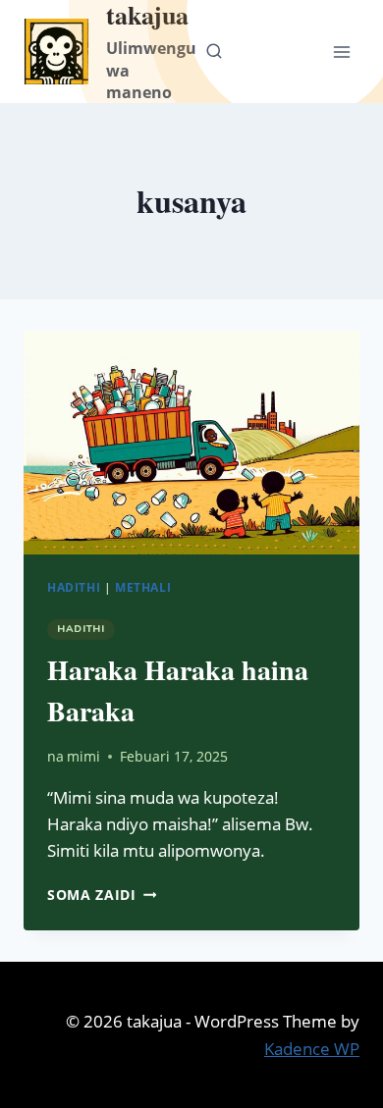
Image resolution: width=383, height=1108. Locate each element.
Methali (143, 587)
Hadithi (81, 629)
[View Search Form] (214, 52)
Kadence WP (311, 1048)
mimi (83, 756)
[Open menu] (341, 51)
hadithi (73, 587)
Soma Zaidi (101, 894)
